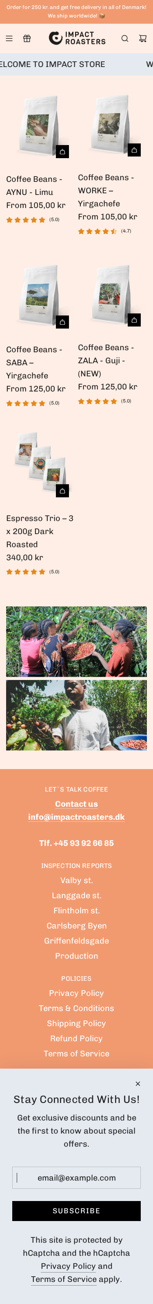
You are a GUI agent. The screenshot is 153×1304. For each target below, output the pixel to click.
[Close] (138, 1084)
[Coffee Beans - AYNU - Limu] (40, 123)
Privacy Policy (68, 1266)
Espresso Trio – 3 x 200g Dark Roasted (39, 531)
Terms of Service (64, 1279)
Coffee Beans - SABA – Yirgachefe (34, 362)
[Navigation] (9, 38)
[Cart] (143, 38)
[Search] (125, 38)
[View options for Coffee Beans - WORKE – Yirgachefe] (134, 150)
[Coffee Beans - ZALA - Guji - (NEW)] (112, 292)
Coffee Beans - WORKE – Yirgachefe (106, 190)
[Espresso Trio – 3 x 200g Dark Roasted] (40, 463)
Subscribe (77, 1210)
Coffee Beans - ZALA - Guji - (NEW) (106, 360)
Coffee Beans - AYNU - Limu (34, 185)
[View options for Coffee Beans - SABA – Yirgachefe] (62, 322)
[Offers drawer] (27, 38)
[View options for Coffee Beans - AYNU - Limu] (62, 151)
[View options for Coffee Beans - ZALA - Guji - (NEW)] (134, 320)
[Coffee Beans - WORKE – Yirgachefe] (112, 122)
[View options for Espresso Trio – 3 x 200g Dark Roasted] (62, 490)
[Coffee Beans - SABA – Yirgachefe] (40, 293)
